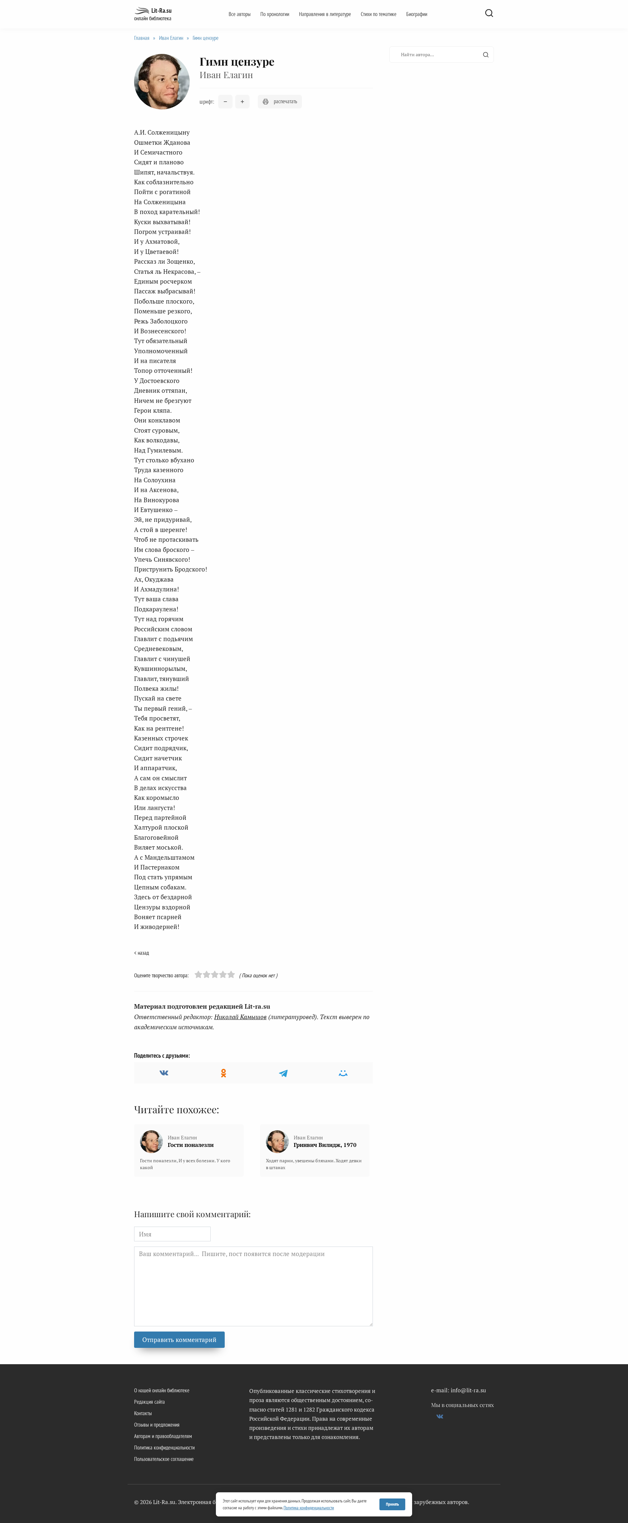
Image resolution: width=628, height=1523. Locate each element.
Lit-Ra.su (161, 10)
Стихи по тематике (378, 14)
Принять (392, 1504)
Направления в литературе (325, 14)
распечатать (285, 101)
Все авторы (240, 14)
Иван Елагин (171, 37)
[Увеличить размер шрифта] (242, 101)
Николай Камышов (240, 1017)
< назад (141, 952)
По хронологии (274, 14)
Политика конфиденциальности (164, 1447)
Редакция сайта (149, 1401)
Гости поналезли (191, 1145)
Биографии (416, 14)
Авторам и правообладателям (163, 1436)
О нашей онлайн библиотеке (161, 1390)
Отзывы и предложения (157, 1424)
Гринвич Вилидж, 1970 (325, 1145)
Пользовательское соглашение (164, 1459)
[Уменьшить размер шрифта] (225, 101)
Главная (141, 37)
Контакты (143, 1413)
